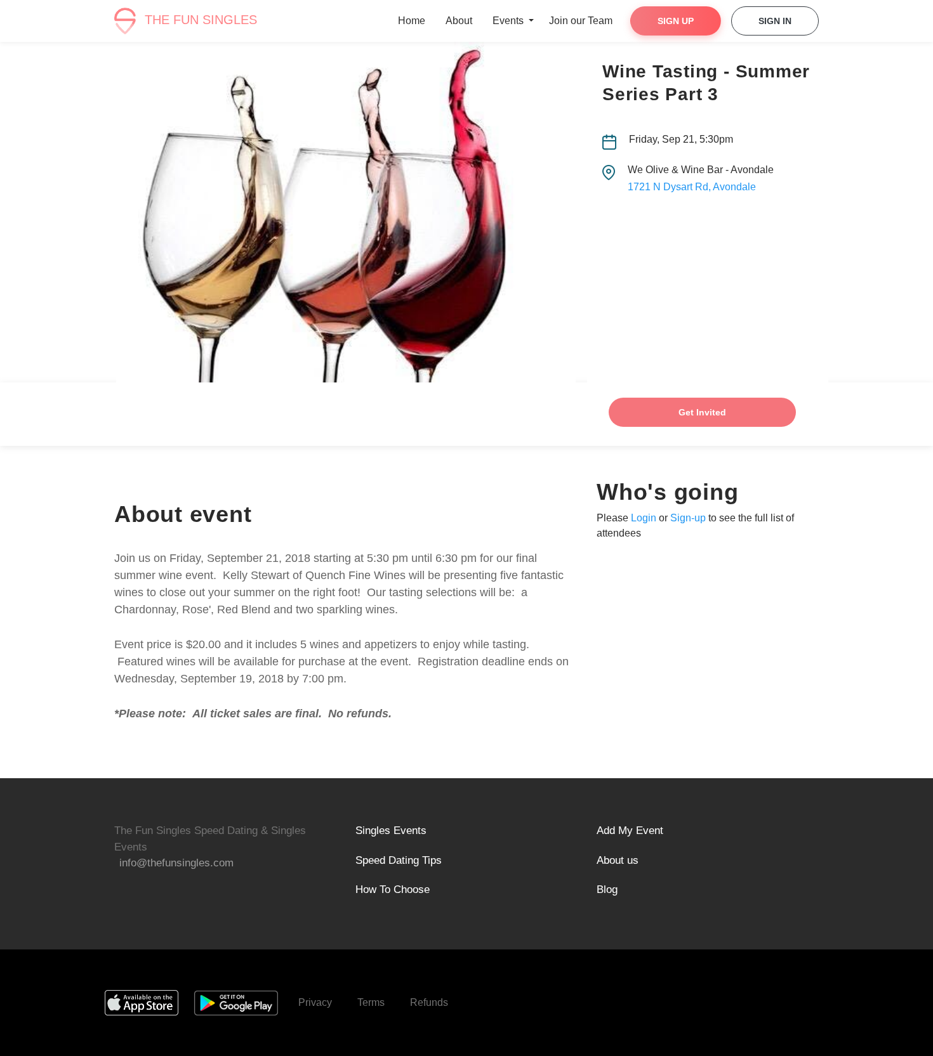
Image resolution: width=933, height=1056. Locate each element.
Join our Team (580, 20)
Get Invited (702, 412)
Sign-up (688, 517)
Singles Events (391, 831)
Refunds (429, 1002)
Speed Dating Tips (398, 860)
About (459, 20)
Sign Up (676, 21)
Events (509, 20)
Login (643, 517)
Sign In (774, 21)
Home (411, 20)
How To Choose (392, 889)
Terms (371, 1002)
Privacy (315, 1002)
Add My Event (630, 831)
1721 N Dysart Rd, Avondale (692, 186)
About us (618, 860)
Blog (607, 889)
